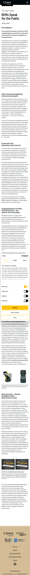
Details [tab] (15, 260)
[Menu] (27, 2)
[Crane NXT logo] (21, 534)
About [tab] (24, 260)
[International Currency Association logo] (19, 540)
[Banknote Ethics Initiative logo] (8, 540)
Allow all (15, 307)
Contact (15, 550)
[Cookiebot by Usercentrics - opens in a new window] (21, 256)
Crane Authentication (15, 553)
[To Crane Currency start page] (7, 3)
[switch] (26, 291)
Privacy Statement (15, 571)
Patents (15, 560)
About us (15, 547)
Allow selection (15, 312)
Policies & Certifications (15, 557)
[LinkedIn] (15, 564)
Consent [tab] (5, 260)
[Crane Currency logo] (9, 534)
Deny (15, 317)
